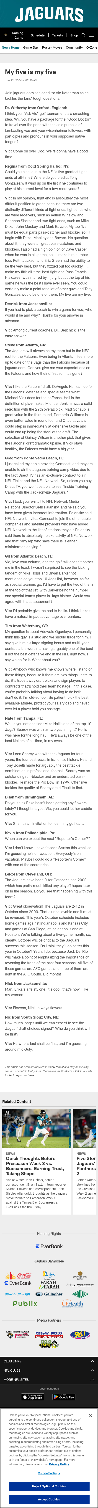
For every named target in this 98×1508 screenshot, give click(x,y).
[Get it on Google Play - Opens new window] (63, 1399)
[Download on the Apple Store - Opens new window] (32, 1397)
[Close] (91, 1416)
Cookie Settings (49, 1473)
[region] (49, 1458)
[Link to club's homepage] (6, 33)
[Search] (83, 35)
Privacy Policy (59, 1464)
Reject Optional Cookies (49, 1486)
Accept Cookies (49, 1499)
